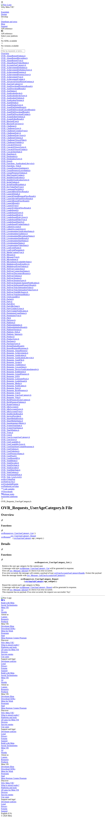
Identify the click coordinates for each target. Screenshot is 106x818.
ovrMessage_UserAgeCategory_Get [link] (34, 568)
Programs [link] (5, 633)
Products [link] (4, 621)
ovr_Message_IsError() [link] (19, 571)
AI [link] (2, 610)
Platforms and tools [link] (9, 647)
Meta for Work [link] (7, 631)
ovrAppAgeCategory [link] (22, 538)
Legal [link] (3, 664)
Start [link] (3, 635)
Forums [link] (4, 668)
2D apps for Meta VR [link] (10, 649)
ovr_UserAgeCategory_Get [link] (22, 533)
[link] (6, 5)
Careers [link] (4, 617)
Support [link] (4, 671)
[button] (53, 2)
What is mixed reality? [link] (10, 645)
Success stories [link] (7, 654)
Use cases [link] (5, 657)
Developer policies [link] (8, 661)
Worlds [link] (4, 612)
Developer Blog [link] (7, 626)
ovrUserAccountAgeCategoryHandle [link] (69, 573)
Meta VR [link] (5, 607)
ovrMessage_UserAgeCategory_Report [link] (36, 587)
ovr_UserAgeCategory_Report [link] (23, 536)
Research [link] (5, 619)
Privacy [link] (4, 666)
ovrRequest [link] (5, 533)
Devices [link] (4, 652)
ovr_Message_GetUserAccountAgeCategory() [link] (46, 575)
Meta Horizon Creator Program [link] (13, 638)
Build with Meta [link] (7, 603)
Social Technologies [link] (9, 605)
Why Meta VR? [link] (7, 642)
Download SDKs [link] (8, 628)
